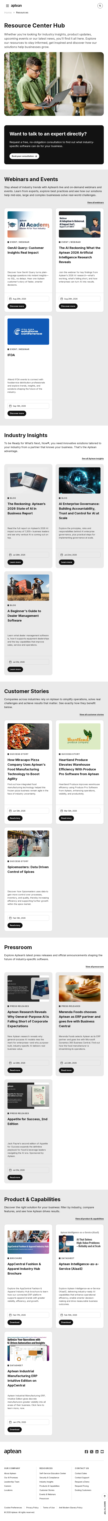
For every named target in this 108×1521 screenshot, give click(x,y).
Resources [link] (22, 12)
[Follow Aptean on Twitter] (91, 1452)
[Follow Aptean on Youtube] (102, 1452)
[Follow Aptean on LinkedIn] (97, 1452)
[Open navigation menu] (7, 5)
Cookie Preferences (13, 1507)
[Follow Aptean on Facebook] (86, 1452)
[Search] (100, 5)
